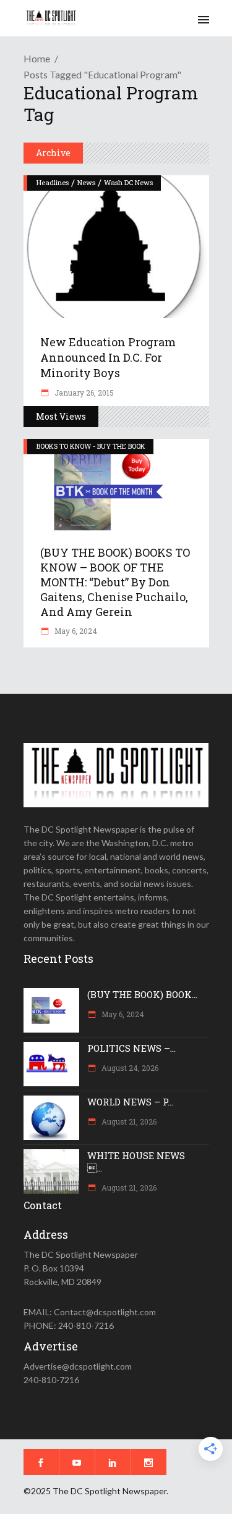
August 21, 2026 (128, 1121)
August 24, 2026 (129, 1068)
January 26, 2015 (83, 392)
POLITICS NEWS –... (131, 1048)
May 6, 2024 (75, 631)
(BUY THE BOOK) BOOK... (142, 994)
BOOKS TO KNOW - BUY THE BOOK (91, 446)
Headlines (53, 182)
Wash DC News (128, 182)
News (86, 182)
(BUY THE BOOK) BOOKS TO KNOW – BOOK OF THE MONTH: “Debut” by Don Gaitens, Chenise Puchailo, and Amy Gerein (115, 582)
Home (37, 58)
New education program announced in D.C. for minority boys (108, 357)
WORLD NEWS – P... (130, 1102)
